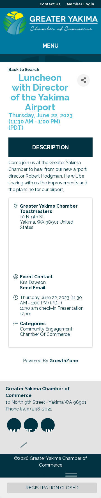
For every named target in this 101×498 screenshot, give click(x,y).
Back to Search (23, 69)
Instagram (14, 425)
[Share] (83, 80)
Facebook (31, 425)
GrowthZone (63, 360)
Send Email (32, 287)
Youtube (48, 425)
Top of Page (16, 440)
